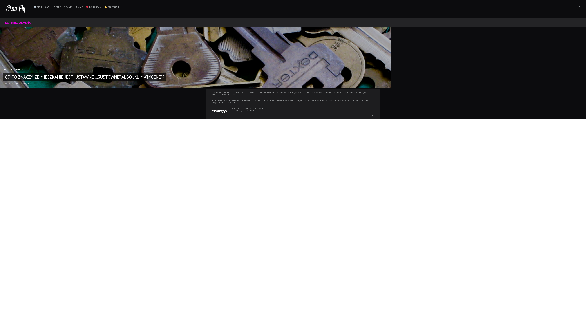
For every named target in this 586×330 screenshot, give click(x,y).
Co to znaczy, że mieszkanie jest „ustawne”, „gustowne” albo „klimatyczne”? (84, 77)
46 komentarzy (24, 84)
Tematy (68, 7)
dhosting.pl (258, 109)
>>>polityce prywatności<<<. (223, 95)
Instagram (95, 7)
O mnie (79, 7)
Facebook (113, 7)
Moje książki (43, 7)
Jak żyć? (6, 69)
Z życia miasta (17, 69)
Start (57, 7)
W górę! (370, 115)
